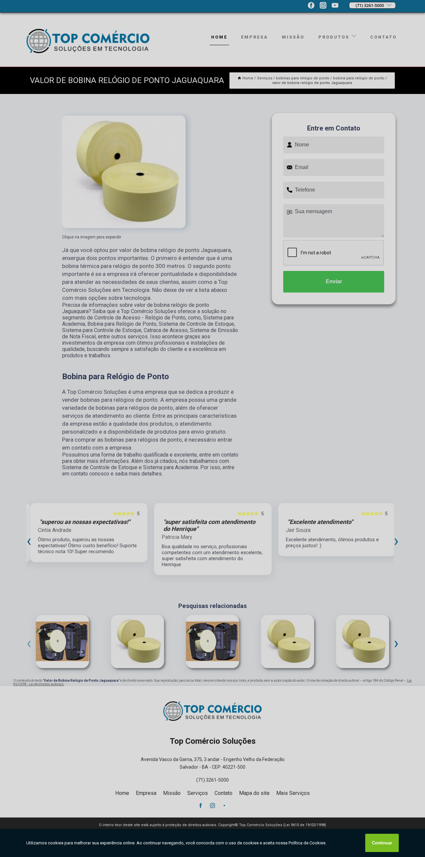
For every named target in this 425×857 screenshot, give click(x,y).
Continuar (382, 842)
